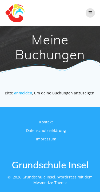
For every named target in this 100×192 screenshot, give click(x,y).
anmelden (23, 92)
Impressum (46, 138)
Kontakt (46, 121)
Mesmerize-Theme (50, 182)
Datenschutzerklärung (46, 130)
